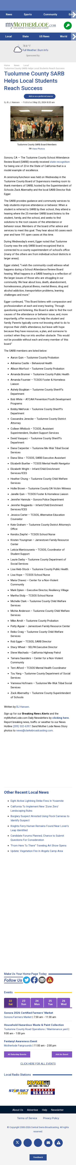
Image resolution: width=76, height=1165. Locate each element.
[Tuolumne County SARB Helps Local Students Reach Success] (36, 140)
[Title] (58, 1143)
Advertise (32, 1110)
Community (50, 14)
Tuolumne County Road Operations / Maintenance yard (36, 1029)
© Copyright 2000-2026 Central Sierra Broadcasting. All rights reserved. (38, 1129)
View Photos (38, 148)
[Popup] (68, 26)
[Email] (48, 1143)
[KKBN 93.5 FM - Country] (42, 1091)
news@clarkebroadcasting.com (34, 730)
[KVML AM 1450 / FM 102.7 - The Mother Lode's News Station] (38, 1083)
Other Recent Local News (26, 792)
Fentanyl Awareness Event (20, 1041)
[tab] (10, 1003)
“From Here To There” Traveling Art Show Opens (38, 845)
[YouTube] (38, 1143)
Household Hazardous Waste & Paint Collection (34, 1025)
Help (44, 1110)
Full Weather (29, 50)
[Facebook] (28, 1143)
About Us (17, 1110)
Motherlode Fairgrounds (18, 1045)
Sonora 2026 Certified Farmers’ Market (28, 1012)
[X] (17, 1143)
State (25, 36)
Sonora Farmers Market (18, 1017)
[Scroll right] (73, 14)
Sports (28, 14)
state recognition (60, 161)
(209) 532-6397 (22, 726)
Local (8, 36)
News (9, 14)
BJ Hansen (22, 706)
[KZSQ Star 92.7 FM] (17, 1091)
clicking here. (60, 717)
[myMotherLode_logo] (30, 25)
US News (44, 36)
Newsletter (57, 1110)
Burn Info (43, 50)
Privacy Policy (51, 1118)
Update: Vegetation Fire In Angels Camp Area (37, 851)
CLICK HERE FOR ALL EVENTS (38, 1063)
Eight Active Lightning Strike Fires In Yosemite (37, 800)
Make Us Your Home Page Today (25, 974)
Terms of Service (27, 1118)
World (63, 36)
